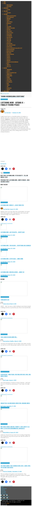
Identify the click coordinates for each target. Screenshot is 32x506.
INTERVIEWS (4, 488)
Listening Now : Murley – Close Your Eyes (12, 205)
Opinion (6, 424)
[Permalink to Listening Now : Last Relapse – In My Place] (4, 229)
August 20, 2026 (11, 248)
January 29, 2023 (14, 432)
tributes (8, 173)
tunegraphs (7, 297)
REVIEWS (3, 490)
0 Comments (9, 223)
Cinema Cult (3, 371)
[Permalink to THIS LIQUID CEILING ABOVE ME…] (14, 333)
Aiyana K (5, 173)
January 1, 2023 (12, 380)
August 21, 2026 (11, 235)
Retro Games (7, 463)
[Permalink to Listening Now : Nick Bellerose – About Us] (4, 269)
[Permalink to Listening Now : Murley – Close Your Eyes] (14, 201)
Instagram (3, 163)
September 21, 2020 (17, 471)
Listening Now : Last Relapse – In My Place (13, 232)
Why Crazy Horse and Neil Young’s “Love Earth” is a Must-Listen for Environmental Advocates (15, 427)
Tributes (6, 99)
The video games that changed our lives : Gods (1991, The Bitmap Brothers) (16, 466)
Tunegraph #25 (5, 300)
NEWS (2, 487)
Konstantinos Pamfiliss (8, 341)
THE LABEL (3, 491)
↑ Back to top (4, 504)
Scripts (6, 334)
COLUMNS (3, 492)
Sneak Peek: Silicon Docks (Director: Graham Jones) (15, 403)
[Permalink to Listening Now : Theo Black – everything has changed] (4, 242)
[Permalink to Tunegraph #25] (14, 295)
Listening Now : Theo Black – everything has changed (16, 245)
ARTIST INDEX (4, 494)
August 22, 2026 (14, 209)
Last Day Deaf (6, 209)
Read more (3, 223)
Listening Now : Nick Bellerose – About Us (12, 272)
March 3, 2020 (18, 341)
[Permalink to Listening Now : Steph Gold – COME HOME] (4, 256)
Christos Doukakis (7, 471)
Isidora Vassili (6, 304)
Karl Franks (6, 380)
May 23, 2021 (13, 304)
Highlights (3, 99)
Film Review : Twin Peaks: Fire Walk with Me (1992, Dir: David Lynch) (16, 375)
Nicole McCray (6, 432)
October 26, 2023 (17, 112)
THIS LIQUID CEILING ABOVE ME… (9, 337)
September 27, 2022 (11, 406)
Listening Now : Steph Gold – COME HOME (12, 259)
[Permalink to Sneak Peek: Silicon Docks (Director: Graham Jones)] (4, 400)
